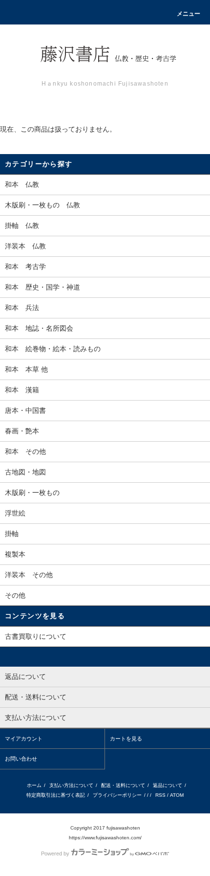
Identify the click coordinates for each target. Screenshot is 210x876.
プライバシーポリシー (117, 795)
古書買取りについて (35, 636)
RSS (160, 795)
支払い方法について (71, 785)
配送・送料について (123, 785)
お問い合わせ (21, 759)
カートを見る (126, 738)
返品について (167, 785)
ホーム (34, 785)
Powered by (55, 853)
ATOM (177, 795)
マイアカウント (23, 738)
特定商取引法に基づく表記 (55, 795)
